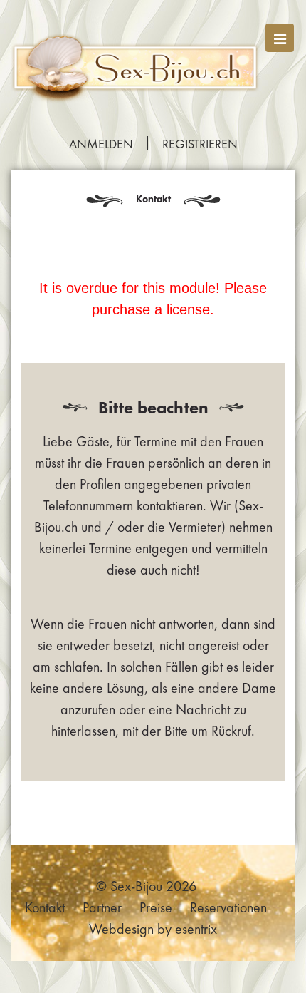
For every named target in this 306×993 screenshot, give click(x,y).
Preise (155, 907)
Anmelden (101, 144)
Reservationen (228, 907)
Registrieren (200, 144)
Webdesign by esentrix (153, 929)
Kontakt (45, 907)
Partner (102, 907)
